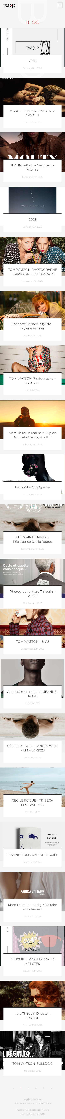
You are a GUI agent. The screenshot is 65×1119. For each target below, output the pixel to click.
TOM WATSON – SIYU (32, 642)
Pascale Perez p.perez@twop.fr (32, 1109)
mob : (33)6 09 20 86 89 (32, 1114)
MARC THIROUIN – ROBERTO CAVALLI (32, 113)
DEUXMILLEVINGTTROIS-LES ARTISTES (32, 962)
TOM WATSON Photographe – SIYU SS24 (32, 381)
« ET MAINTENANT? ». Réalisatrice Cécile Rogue (32, 539)
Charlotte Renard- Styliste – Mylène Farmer (33, 326)
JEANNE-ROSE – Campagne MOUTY (33, 168)
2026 (32, 61)
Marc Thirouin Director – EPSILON (32, 1016)
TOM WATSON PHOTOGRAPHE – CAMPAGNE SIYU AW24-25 (32, 272)
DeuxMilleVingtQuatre (32, 487)
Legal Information (32, 1099)
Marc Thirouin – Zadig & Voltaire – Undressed (32, 907)
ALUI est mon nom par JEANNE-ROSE (32, 694)
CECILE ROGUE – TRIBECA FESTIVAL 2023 (32, 803)
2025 (32, 220)
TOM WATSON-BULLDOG (32, 1064)
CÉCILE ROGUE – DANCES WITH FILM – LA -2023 (32, 748)
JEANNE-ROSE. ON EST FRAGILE (32, 855)
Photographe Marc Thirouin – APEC (32, 594)
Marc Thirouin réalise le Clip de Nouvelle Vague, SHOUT (32, 435)
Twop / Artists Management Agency (10, 5)
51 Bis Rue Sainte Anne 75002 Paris (32, 1103)
